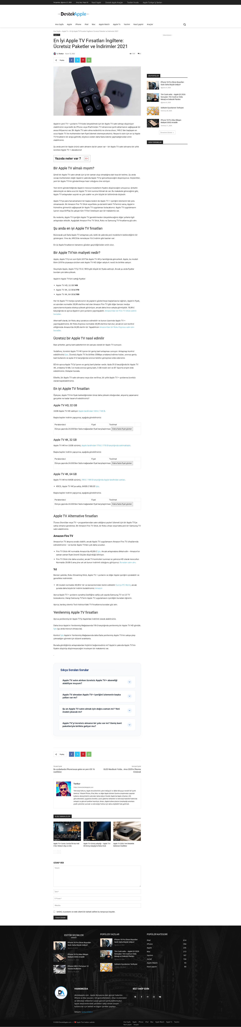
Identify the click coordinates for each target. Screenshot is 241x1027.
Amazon (98, 588)
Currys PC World (123, 585)
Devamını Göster (166, 132)
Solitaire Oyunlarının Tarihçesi (172, 108)
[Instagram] (153, 997)
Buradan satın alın (128, 562)
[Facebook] (71, 60)
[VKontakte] (160, 997)
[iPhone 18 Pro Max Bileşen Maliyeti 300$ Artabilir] (153, 123)
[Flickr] (147, 997)
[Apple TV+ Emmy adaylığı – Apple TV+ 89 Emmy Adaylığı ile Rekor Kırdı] (97, 831)
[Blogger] (135, 997)
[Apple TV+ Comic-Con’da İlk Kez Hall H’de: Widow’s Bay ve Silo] (67, 831)
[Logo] (73, 14)
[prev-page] (55, 852)
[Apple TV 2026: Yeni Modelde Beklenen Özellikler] (127, 831)
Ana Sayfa (57, 31)
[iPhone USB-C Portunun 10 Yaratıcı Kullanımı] (59, 969)
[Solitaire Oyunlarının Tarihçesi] (153, 111)
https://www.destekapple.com (83, 787)
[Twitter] (77, 60)
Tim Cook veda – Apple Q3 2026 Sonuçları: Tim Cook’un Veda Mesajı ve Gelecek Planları (173, 96)
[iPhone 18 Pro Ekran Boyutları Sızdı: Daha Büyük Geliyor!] (153, 85)
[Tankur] (55, 53)
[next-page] (59, 852)
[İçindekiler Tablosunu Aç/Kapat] (85, 158)
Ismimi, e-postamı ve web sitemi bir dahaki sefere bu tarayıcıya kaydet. (86, 912)
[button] (185, 24)
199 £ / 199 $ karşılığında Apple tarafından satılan (103, 480)
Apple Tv (65, 31)
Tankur (61, 54)
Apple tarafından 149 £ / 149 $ (91, 411)
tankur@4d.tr (87, 1012)
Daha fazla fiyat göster (122, 429)
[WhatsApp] (88, 60)
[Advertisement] (139, 14)
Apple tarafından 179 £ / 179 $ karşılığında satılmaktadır (106, 445)
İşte (66, 354)
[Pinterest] (83, 60)
